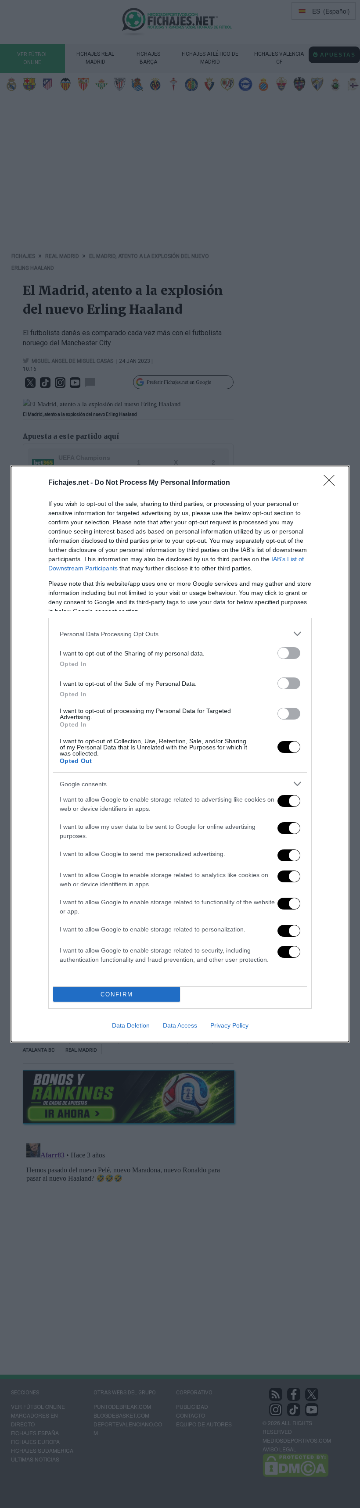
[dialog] (180, 754)
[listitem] (180, 633)
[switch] (288, 653)
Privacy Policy (229, 1025)
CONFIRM (117, 994)
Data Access (180, 1025)
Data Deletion (131, 1025)
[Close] (332, 483)
